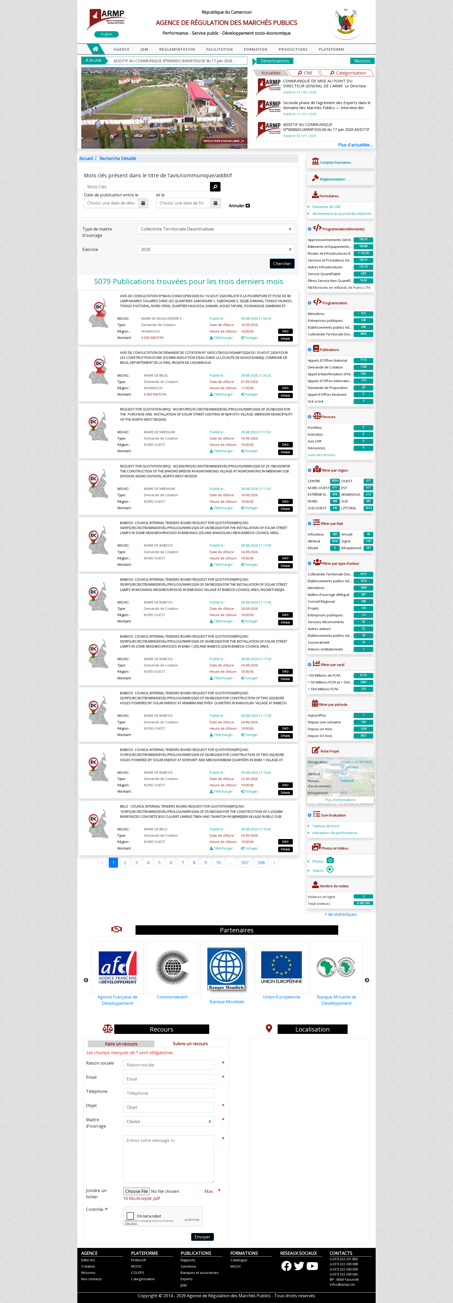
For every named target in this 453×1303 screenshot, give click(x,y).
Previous (86, 980)
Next (367, 980)
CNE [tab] (308, 73)
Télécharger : (223, 337)
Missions (88, 1272)
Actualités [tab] (271, 73)
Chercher (282, 263)
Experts (187, 1279)
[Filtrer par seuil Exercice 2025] (309, 664)
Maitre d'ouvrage (96, 1123)
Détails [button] (285, 338)
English (106, 34)
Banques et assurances (200, 1272)
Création (88, 1266)
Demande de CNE (326, 206)
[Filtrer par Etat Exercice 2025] (309, 523)
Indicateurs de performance (334, 832)
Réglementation (332, 179)
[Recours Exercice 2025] (309, 416)
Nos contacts (91, 1279)
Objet (91, 1105)
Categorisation (143, 1279)
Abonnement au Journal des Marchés (342, 213)
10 (218, 863)
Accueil (86, 158)
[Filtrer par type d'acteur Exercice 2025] (309, 563)
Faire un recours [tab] (121, 1044)
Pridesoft (138, 1260)
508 (261, 863)
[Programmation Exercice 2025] (309, 229)
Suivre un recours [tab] (190, 1043)
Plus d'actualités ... (355, 145)
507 (245, 863)
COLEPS (137, 1272)
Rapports (188, 1260)
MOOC (136, 1266)
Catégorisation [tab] (351, 73)
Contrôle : (96, 1209)
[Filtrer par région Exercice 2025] (309, 470)
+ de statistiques (341, 914)
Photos (318, 861)
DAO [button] (285, 331)
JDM (184, 1285)
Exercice (90, 249)
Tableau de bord (325, 826)
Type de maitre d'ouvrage (97, 232)
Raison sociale (100, 1063)
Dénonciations (275, 61)
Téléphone (96, 1091)
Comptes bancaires (335, 162)
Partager (251, 337)
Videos (318, 870)
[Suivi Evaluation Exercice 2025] (309, 815)
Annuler (237, 206)
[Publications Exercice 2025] (309, 349)
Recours (362, 61)
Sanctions (188, 1266)
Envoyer (203, 1237)
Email (91, 1077)
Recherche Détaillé (118, 158)
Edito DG (88, 1260)
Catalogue (238, 1260)
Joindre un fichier (96, 1194)
